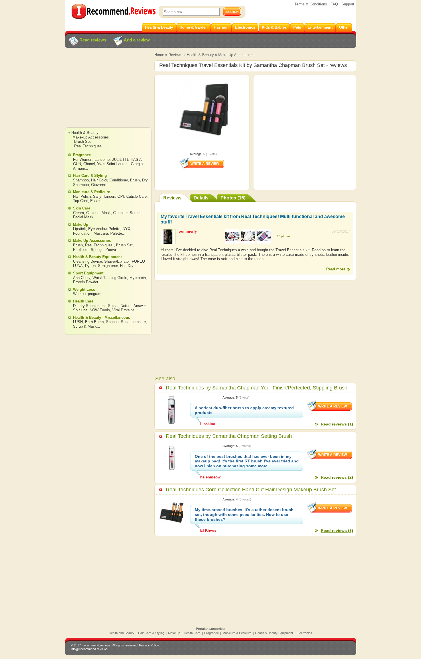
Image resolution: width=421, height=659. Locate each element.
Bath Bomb (94, 322)
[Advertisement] (108, 93)
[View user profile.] (168, 241)
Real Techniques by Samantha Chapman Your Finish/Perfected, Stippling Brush (256, 388)
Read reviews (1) (337, 424)
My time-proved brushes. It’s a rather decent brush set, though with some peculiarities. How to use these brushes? (244, 514)
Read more (335, 269)
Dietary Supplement (89, 306)
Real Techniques (88, 146)
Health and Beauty (121, 633)
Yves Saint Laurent (113, 164)
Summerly (187, 231)
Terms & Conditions (310, 4)
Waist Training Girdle (110, 278)
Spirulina (80, 310)
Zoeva (111, 250)
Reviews (175, 55)
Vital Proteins (123, 310)
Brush (135, 180)
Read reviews (92, 39)
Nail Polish (82, 196)
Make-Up (80, 224)
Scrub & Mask (85, 326)
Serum (135, 213)
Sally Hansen (104, 196)
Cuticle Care (136, 196)
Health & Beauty (200, 55)
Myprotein (137, 278)
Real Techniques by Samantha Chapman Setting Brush (229, 436)
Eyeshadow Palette (104, 229)
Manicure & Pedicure (91, 192)
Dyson (90, 266)
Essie (95, 201)
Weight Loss (84, 289)
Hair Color (99, 180)
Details (201, 197)
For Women (82, 159)
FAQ (334, 4)
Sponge (97, 250)
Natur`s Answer (133, 306)
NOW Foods (100, 310)
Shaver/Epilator (116, 261)
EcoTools (80, 250)
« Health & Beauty (83, 132)
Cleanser (120, 213)
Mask (106, 213)
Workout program (87, 294)
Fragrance (82, 155)
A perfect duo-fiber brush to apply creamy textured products (244, 410)
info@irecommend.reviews (89, 649)
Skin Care (81, 208)
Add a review (137, 39)
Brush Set (82, 141)
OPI (120, 196)
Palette (116, 233)
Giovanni (98, 185)
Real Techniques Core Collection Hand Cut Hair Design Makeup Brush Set (251, 489)
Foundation (82, 233)
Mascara (101, 233)
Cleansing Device (87, 261)
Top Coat (80, 201)
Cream (78, 213)
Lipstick (79, 229)
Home (159, 55)
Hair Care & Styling (90, 175)
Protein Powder (85, 282)
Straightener (108, 266)
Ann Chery (81, 278)
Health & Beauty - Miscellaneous (101, 317)
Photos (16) (233, 197)
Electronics (304, 633)
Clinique (92, 213)
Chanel (89, 164)
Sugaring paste (133, 322)
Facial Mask (83, 217)
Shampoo (81, 180)
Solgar (113, 306)
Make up (174, 633)
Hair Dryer (128, 266)
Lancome (102, 159)
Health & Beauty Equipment (97, 257)
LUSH (78, 322)
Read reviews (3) (337, 530)
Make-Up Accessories (236, 55)
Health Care (83, 301)
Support (347, 4)
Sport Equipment (88, 273)
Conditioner (118, 180)
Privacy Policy (149, 645)
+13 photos (282, 236)
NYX (126, 229)
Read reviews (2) (337, 477)
